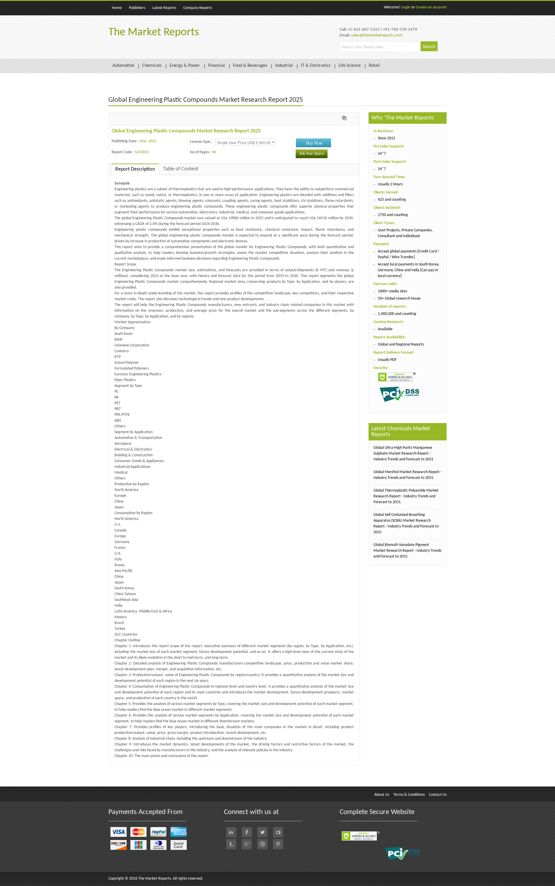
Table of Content (180, 169)
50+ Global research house (399, 298)
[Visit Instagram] (262, 844)
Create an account (431, 7)
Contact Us (438, 795)
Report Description (135, 169)
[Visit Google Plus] (247, 844)
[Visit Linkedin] (231, 832)
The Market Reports (153, 32)
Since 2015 (386, 138)
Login (405, 7)
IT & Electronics (315, 65)
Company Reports (197, 8)
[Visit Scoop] (231, 844)
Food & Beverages (250, 65)
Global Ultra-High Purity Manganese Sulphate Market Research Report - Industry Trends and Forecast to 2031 (403, 454)
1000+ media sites (392, 291)
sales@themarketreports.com (377, 35)
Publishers (137, 8)
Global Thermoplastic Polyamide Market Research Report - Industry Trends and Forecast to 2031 (406, 496)
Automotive (123, 65)
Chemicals (152, 65)
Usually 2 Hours (390, 184)
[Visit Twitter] (262, 832)
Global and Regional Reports (401, 344)
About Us (381, 795)
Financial (216, 65)
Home (117, 8)
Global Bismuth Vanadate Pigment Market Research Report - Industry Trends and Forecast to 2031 (407, 551)
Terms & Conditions (409, 795)
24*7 (382, 154)
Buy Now (314, 143)
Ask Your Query (311, 154)
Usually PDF (387, 360)
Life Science (349, 65)
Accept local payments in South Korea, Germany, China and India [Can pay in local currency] (409, 270)
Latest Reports (164, 8)
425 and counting (392, 199)
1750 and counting (393, 215)
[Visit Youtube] (278, 832)
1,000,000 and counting (397, 314)
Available (385, 329)
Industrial (284, 65)
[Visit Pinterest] (278, 844)
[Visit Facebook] (247, 832)
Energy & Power (185, 65)
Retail (374, 65)
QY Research (142, 768)
